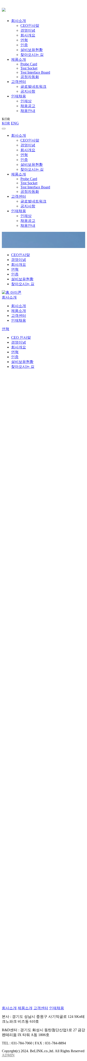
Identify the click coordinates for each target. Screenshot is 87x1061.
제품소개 (18, 59)
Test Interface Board (35, 72)
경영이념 (27, 30)
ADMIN (8, 1055)
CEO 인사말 (21, 337)
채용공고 (27, 106)
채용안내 (27, 111)
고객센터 (18, 82)
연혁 (24, 40)
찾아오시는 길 (32, 55)
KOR (6, 123)
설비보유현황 (31, 50)
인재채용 (18, 96)
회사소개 (18, 21)
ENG (15, 123)
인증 (24, 45)
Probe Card (28, 64)
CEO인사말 (29, 25)
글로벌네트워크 (33, 86)
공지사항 (27, 91)
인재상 (26, 101)
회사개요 (27, 35)
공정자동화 (29, 77)
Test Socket (28, 68)
